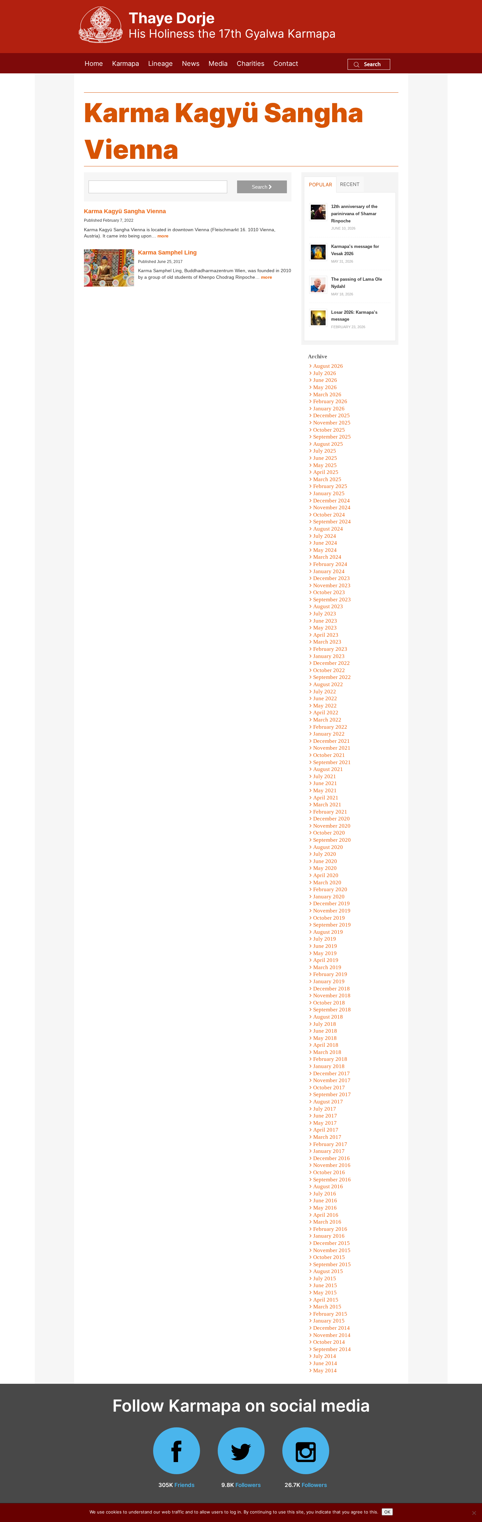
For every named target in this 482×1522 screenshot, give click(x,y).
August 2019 (328, 932)
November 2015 (332, 1250)
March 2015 (327, 1307)
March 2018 (327, 1052)
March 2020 (327, 882)
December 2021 (331, 741)
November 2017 (332, 1080)
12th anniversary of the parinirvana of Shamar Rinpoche (354, 213)
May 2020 (325, 868)
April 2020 (325, 875)
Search (372, 64)
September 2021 (332, 762)
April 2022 (325, 712)
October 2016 (329, 1172)
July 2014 (324, 1356)
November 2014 (332, 1335)
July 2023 (324, 614)
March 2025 (327, 479)
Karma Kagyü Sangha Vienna (125, 211)
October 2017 (329, 1087)
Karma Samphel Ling (167, 252)
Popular (320, 184)
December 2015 (331, 1243)
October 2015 (329, 1257)
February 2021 (330, 812)
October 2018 (329, 1003)
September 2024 (332, 521)
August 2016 (328, 1186)
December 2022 (331, 663)
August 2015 (328, 1271)
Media (218, 63)
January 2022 (329, 734)
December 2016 (331, 1158)
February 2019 (330, 974)
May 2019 (325, 953)
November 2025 (332, 423)
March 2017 (327, 1137)
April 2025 (325, 472)
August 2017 (328, 1102)
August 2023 (328, 606)
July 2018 (324, 1024)
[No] (474, 1513)
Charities (250, 63)
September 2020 (332, 840)
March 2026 (327, 394)
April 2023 (325, 635)
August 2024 (328, 529)
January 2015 (329, 1321)
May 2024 (325, 550)
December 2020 (331, 819)
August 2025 (328, 444)
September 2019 (332, 925)
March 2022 (327, 720)
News (190, 63)
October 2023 (329, 592)
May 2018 (325, 1038)
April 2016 (325, 1215)
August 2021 (328, 769)
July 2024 (324, 536)
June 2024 (325, 543)
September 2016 (332, 1179)
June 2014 (325, 1363)
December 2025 (331, 415)
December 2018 (331, 989)
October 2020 (329, 833)
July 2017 (324, 1109)
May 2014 (325, 1370)
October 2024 (329, 515)
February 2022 (330, 727)
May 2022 (325, 706)
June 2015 (325, 1285)
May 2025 (325, 465)
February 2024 (330, 564)
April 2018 (325, 1045)
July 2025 (324, 451)
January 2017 (329, 1151)
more (163, 235)
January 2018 (329, 1066)
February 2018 (330, 1059)
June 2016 (325, 1200)
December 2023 (331, 578)
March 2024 (327, 557)
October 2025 (329, 430)
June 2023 (325, 621)
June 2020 (325, 861)
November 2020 (332, 826)
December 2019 (331, 903)
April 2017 (325, 1130)
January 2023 (329, 656)
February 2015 (330, 1314)
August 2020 (328, 847)
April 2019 (325, 960)
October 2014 (329, 1342)
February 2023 (330, 649)
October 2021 (329, 755)
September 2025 (332, 437)
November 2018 (332, 995)
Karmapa (125, 63)
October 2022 (329, 670)
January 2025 (329, 493)
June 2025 (325, 458)
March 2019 (327, 967)
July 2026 (324, 373)
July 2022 (324, 691)
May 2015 (325, 1292)
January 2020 (329, 896)
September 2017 (332, 1094)
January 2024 (329, 571)
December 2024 (331, 501)
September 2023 (332, 599)
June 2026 (325, 380)
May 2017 (325, 1123)
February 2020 (330, 889)
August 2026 (328, 366)
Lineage (160, 63)
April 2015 (325, 1300)
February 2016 (330, 1229)
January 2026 (329, 408)
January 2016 (329, 1236)
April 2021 (325, 798)
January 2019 (329, 981)
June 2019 (325, 946)
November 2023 (332, 585)
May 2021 (325, 790)
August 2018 (328, 1017)
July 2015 (324, 1278)
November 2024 (332, 507)
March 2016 (327, 1222)
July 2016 (324, 1194)
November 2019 (332, 911)
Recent (350, 184)
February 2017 (330, 1144)
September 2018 (332, 1009)
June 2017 (325, 1116)
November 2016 (332, 1165)
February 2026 (330, 401)
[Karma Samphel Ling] (109, 268)
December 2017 (331, 1073)
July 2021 (324, 776)
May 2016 (325, 1208)
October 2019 (329, 918)
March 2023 (327, 642)
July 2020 (324, 854)
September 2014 (332, 1349)
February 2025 (330, 486)
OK (387, 1511)
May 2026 (325, 387)
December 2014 (331, 1328)
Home (94, 63)
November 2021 (332, 748)
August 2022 (328, 684)
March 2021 (327, 804)
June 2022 (325, 698)
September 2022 (332, 677)
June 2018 (325, 1031)
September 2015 (332, 1264)
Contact (285, 63)
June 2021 (325, 783)
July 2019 (324, 939)
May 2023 (325, 628)
